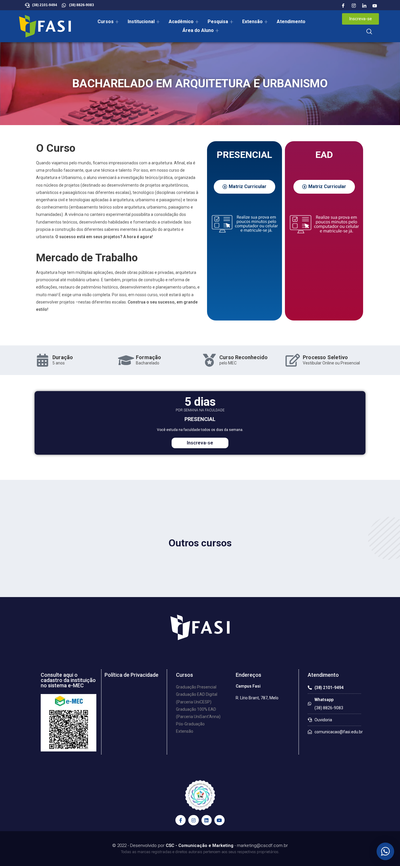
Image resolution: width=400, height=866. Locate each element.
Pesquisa (218, 21)
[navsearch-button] (369, 32)
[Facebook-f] (180, 820)
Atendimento (291, 21)
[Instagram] (353, 5)
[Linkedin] (206, 820)
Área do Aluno (198, 30)
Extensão (252, 21)
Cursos (106, 21)
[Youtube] (374, 5)
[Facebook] (343, 5)
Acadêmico (181, 21)
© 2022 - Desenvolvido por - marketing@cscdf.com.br (200, 845)
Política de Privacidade (131, 675)
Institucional (141, 21)
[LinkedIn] (364, 5)
